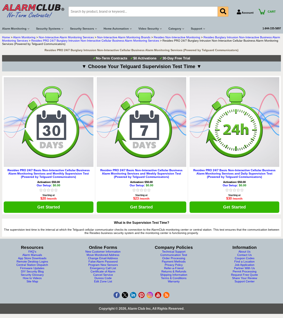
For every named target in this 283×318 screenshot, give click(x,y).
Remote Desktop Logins (32, 261)
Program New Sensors (103, 264)
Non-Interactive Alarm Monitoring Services (66, 37)
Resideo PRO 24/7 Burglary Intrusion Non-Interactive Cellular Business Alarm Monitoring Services (95, 40)
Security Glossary (32, 274)
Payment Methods (174, 261)
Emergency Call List (103, 268)
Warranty (174, 281)
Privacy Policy (174, 264)
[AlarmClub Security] (33, 11)
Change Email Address (103, 258)
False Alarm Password (103, 261)
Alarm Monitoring (24, 37)
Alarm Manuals (32, 255)
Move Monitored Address (103, 255)
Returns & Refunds (173, 271)
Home (6, 37)
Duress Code (103, 278)
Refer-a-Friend (174, 268)
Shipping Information (173, 274)
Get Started (48, 207)
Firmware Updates (32, 268)
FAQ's (32, 251)
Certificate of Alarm (103, 271)
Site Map (32, 281)
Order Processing (173, 258)
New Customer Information (103, 251)
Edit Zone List (103, 281)
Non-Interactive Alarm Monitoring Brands (123, 37)
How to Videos (32, 278)
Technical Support (173, 251)
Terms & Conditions (173, 278)
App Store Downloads (32, 258)
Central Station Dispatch (32, 264)
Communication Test (173, 255)
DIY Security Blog (32, 271)
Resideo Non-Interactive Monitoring (177, 37)
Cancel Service (103, 274)
